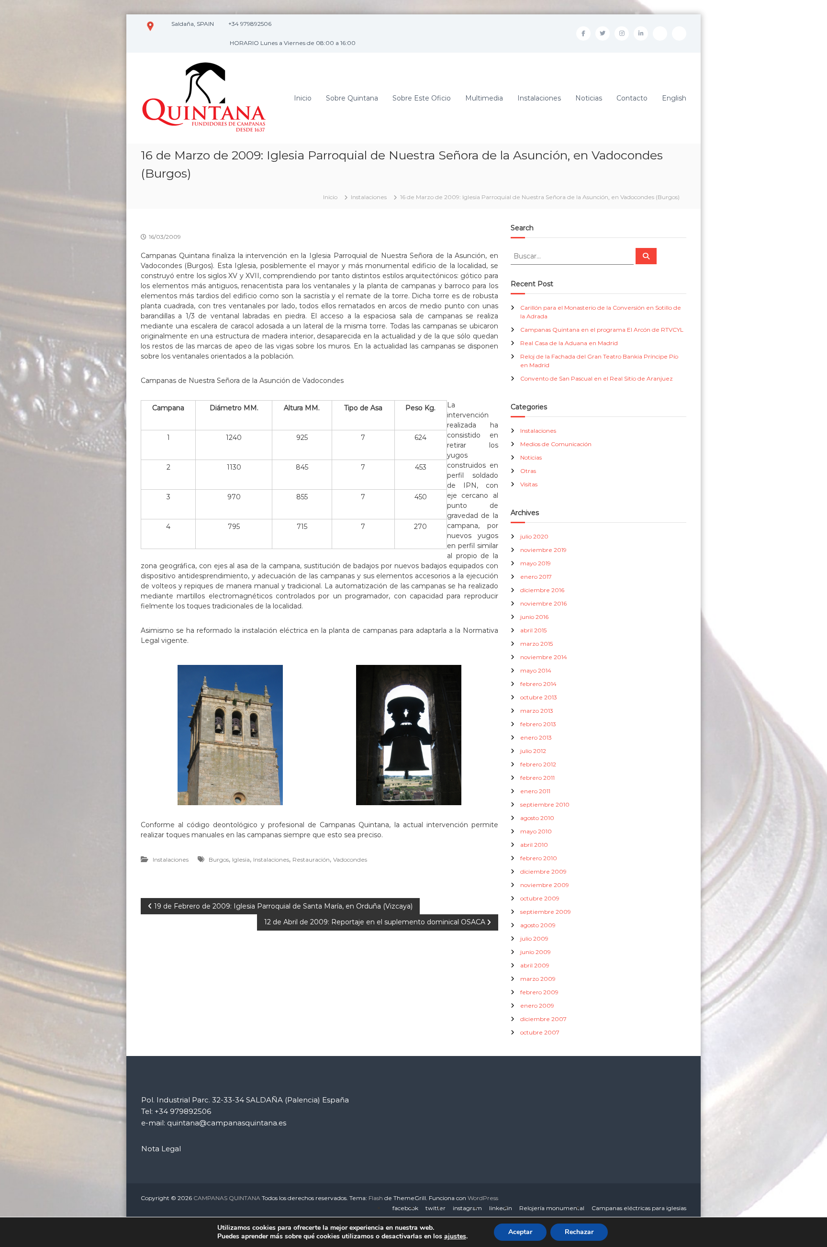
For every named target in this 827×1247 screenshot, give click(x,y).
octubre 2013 (538, 697)
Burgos (219, 859)
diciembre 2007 (543, 1018)
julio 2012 (533, 750)
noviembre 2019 (543, 549)
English (674, 98)
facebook (405, 1208)
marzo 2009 (538, 978)
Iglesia (241, 859)
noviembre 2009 (544, 884)
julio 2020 (534, 536)
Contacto (632, 98)
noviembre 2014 (543, 657)
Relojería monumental (551, 1208)
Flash (376, 1198)
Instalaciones (539, 98)
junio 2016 (534, 616)
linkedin (500, 1208)
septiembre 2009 (545, 911)
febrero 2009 (539, 992)
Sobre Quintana (352, 98)
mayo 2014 (535, 670)
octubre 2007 (539, 1032)
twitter (435, 1208)
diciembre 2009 (543, 871)
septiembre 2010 (545, 804)
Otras (528, 470)
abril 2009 (534, 965)
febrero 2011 (537, 777)
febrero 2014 (538, 683)
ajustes (455, 1236)
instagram (467, 1208)
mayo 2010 (536, 831)
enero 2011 (535, 791)
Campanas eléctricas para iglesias (639, 1208)
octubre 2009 (539, 898)
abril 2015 (533, 630)
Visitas (528, 484)
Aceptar (520, 1231)
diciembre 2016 (542, 590)
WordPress (483, 1198)
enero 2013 (536, 737)
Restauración (311, 859)
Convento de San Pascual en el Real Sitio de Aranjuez (596, 378)
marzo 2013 (536, 710)
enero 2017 (536, 576)
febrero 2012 (538, 764)
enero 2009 (537, 1005)
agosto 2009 (538, 925)
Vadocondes (350, 859)
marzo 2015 (536, 643)
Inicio (303, 98)
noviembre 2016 (543, 603)
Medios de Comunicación (556, 444)
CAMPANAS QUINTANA (226, 1198)
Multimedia (484, 98)
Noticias (588, 98)
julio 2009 (534, 938)
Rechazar (579, 1231)
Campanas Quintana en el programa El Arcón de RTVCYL (601, 329)
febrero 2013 (538, 724)
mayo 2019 (535, 563)
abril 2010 (534, 844)
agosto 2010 (537, 817)
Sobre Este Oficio (421, 98)
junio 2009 (535, 951)
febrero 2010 (538, 858)
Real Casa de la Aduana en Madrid (569, 343)
